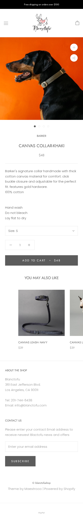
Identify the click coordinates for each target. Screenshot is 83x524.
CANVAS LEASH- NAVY (32, 342)
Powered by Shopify (59, 489)
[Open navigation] (6, 23)
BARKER (41, 136)
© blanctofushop (41, 483)
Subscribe (20, 461)
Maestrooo (33, 489)
